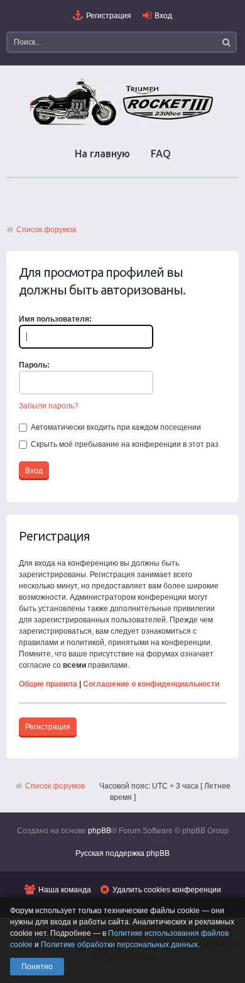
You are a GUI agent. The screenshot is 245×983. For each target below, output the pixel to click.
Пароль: (34, 365)
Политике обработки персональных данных (119, 944)
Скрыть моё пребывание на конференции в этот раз (124, 444)
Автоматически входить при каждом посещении (115, 427)
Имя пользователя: (55, 319)
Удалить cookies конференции (166, 889)
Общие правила (48, 684)
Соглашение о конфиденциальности (151, 684)
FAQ (161, 153)
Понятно (37, 966)
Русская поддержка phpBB (122, 853)
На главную (102, 153)
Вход (163, 15)
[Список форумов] (122, 124)
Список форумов (46, 229)
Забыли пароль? (49, 406)
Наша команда (64, 889)
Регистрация (108, 15)
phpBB (99, 830)
